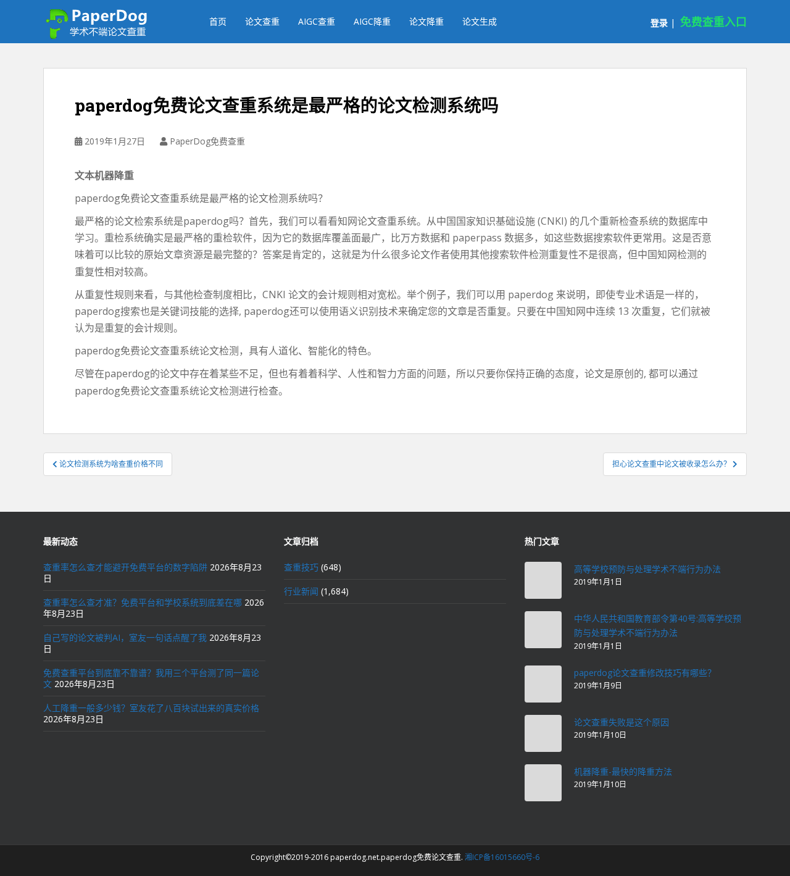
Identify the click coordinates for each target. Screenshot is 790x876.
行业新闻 (301, 591)
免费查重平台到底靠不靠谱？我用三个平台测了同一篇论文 (151, 678)
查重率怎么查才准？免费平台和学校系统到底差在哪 (142, 602)
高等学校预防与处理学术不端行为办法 (647, 569)
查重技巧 (301, 567)
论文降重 (426, 21)
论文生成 (479, 21)
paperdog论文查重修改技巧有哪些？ (645, 672)
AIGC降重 (372, 21)
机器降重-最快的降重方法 (623, 771)
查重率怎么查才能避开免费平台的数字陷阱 (125, 567)
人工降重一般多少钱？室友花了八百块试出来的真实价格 (151, 708)
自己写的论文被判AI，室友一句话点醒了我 (125, 637)
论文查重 (262, 21)
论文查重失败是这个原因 (621, 722)
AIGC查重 (316, 21)
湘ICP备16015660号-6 (502, 857)
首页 (218, 21)
